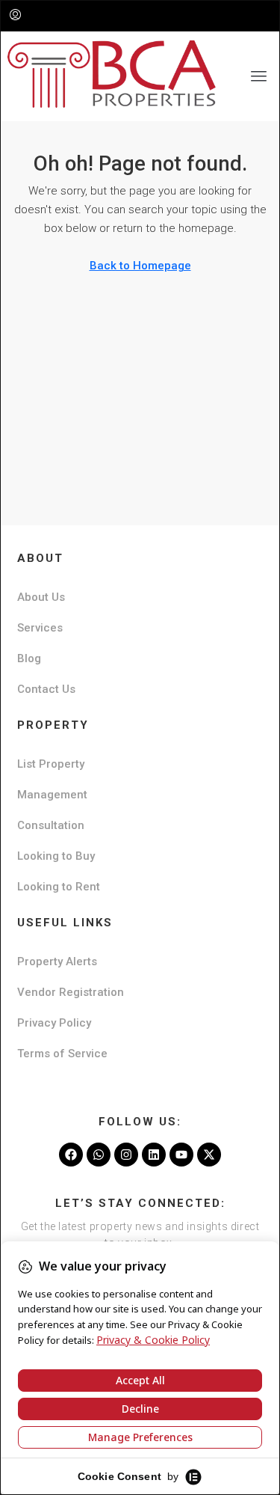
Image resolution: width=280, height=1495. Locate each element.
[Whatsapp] (99, 1155)
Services (40, 628)
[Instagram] (126, 1155)
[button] (259, 76)
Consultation (50, 825)
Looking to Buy (56, 856)
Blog (29, 658)
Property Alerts (57, 961)
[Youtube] (181, 1155)
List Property (50, 764)
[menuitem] (15, 15)
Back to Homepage (140, 265)
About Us (41, 597)
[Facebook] (71, 1155)
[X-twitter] (209, 1155)
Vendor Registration (70, 992)
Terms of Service (62, 1053)
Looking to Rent (58, 886)
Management (52, 794)
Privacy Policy (54, 1023)
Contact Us (46, 689)
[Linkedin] (154, 1155)
